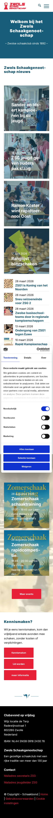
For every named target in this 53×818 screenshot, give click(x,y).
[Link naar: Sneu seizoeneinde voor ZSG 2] (8, 297)
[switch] (45, 418)
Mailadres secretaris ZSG (20, 775)
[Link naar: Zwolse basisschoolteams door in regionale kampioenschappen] (8, 311)
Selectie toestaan (26, 458)
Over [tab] (43, 357)
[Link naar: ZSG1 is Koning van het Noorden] (8, 283)
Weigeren (26, 466)
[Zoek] (38, 6)
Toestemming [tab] (10, 357)
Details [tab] (27, 357)
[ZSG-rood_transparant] (17, 6)
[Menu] (45, 6)
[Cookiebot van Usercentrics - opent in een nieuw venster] (37, 349)
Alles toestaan (26, 449)
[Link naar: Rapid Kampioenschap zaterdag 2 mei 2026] (8, 342)
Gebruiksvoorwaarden (20, 798)
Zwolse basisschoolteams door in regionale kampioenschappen (32, 316)
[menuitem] (38, 6)
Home (44, 794)
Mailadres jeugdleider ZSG (20, 782)
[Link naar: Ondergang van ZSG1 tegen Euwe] (8, 328)
